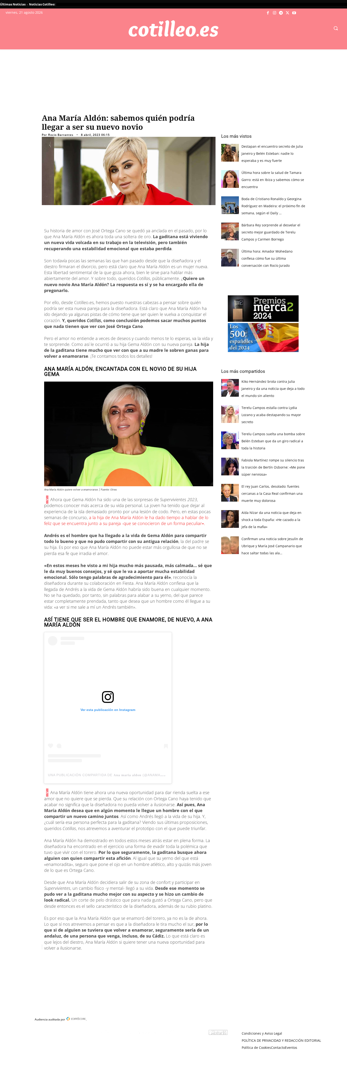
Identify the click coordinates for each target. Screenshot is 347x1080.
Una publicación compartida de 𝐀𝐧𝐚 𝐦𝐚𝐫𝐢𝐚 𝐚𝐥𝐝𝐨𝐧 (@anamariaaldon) (114, 775)
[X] (287, 13)
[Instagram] (274, 13)
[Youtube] (294, 13)
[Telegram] (281, 13)
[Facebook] (268, 13)
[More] (135, 959)
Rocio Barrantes (60, 134)
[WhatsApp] (113, 959)
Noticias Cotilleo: (42, 4)
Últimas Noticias (12, 4)
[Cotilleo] (173, 28)
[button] (335, 28)
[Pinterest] (102, 959)
